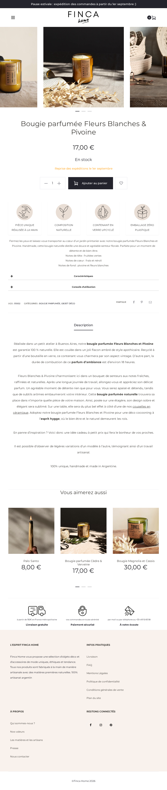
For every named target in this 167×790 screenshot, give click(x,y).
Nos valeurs (17, 731)
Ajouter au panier (94, 183)
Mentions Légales (97, 673)
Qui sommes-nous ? (22, 723)
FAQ (89, 665)
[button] (77, 110)
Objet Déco (68, 303)
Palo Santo (31, 561)
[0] (154, 17)
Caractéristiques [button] (83, 276)
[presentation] (14, 70)
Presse (14, 748)
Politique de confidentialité (103, 681)
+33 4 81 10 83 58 (143, 619)
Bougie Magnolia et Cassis (136, 561)
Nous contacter (19, 756)
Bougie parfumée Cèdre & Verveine (83, 562)
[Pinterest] (111, 725)
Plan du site (94, 698)
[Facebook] (91, 725)
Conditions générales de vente (105, 689)
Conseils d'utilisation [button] (83, 287)
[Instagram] (101, 725)
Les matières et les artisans (26, 740)
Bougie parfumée (49, 303)
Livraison (92, 656)
